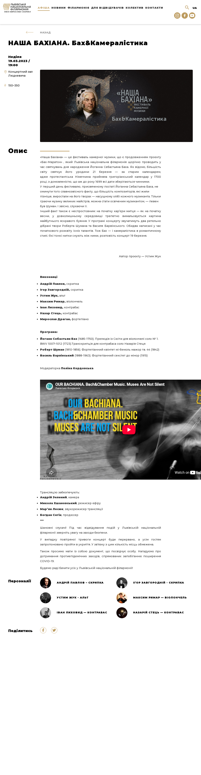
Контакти (154, 7)
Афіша (44, 7)
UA (195, 7)
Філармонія (78, 7)
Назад (45, 32)
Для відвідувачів (107, 7)
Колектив (134, 7)
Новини (58, 7)
